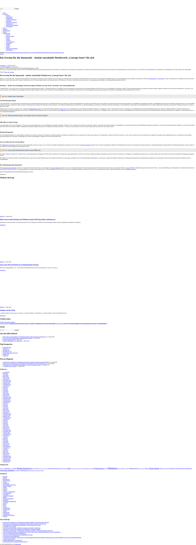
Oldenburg (8, 21)
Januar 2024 (6, 412)
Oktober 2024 (6, 399)
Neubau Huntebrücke (8, 498)
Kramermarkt (75, 468)
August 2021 (6, 448)
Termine (142, 468)
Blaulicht (5, 29)
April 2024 (5, 408)
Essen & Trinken (10, 36)
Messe (91, 468)
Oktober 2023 (6, 416)
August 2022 (6, 435)
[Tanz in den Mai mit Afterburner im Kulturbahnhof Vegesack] (26, 260)
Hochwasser (64, 468)
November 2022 (7, 431)
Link (8, 72)
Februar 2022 (6, 443)
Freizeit (8, 37)
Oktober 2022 (6, 432)
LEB (82, 468)
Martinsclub (87, 468)
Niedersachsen (99, 468)
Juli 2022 (5, 437)
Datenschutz (18, 544)
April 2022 (5, 441)
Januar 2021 (6, 454)
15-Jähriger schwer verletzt (9, 366)
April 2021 (5, 450)
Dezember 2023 (7, 413)
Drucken (12, 72)
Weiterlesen (3, 225)
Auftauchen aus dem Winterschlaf (11, 536)
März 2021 (5, 452)
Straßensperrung (133, 468)
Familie (8, 39)
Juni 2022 (5, 438)
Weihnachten (9, 50)
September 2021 (7, 446)
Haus (42, 468)
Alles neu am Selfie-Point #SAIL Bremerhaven (14, 533)
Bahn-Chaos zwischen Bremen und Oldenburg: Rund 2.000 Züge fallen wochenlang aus (27, 219)
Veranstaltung (17, 470)
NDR (93, 468)
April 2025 (5, 391)
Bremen (8, 15)
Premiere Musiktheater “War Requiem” (12, 341)
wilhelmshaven (38, 470)
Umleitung (172, 468)
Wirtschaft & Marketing (12, 48)
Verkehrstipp (23, 470)
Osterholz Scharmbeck (11, 22)
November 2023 (7, 415)
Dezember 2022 (7, 430)
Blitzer (15, 468)
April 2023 (5, 424)
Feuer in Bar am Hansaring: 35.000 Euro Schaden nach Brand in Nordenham (21, 528)
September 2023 (7, 417)
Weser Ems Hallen (31, 470)
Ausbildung (2, 468)
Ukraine (167, 468)
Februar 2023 (6, 427)
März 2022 (5, 442)
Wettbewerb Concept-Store (8, 145)
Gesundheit (9, 43)
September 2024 (7, 401)
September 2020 (7, 460)
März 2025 (5, 392)
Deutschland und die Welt (31, 52)
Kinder (71, 468)
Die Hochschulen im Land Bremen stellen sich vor (15, 541)
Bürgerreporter (6, 30)
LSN (84, 468)
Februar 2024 (6, 410)
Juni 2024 (5, 405)
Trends (164, 468)
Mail (6, 72)
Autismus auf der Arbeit (7, 310)
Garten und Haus (10, 41)
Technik (8, 46)
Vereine (5, 32)
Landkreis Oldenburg (11, 19)
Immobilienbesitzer (33, 109)
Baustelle (7, 468)
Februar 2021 (6, 453)
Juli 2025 (5, 387)
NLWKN (105, 468)
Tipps (161, 468)
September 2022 (7, 434)
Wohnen (5, 516)
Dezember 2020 (7, 456)
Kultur (79, 468)
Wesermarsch (9, 23)
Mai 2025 (5, 390)
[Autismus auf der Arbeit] (18, 305)
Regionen (5, 14)
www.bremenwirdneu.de (130, 169)
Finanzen (8, 40)
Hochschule (45, 468)
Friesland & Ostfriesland (12, 25)
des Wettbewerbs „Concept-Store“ (156, 78)
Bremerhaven (9, 17)
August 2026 (6, 372)
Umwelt (128, 167)
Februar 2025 (6, 394)
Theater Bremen (154, 468)
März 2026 (5, 376)
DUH (37, 468)
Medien (8, 44)
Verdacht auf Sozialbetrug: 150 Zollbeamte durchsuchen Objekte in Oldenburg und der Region (26, 362)
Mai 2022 (5, 439)
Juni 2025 (5, 388)
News (4, 12)
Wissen (42, 470)
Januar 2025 (6, 395)
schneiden (126, 468)
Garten (40, 468)
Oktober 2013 (6, 461)
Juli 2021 (5, 449)
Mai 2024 (5, 406)
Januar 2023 (6, 428)
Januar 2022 (6, 445)
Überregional (9, 26)
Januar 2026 (6, 379)
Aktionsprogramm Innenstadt (9, 167)
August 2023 (6, 419)
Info (68, 468)
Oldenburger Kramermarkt (51, 52)
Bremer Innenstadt (86, 145)
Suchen (16, 8)
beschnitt (11, 468)
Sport (4, 28)
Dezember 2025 (7, 380)
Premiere (119, 468)
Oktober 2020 (6, 459)
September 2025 (7, 384)
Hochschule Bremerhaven (55, 468)
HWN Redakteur (6, 66)
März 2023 (5, 426)
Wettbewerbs (63, 110)
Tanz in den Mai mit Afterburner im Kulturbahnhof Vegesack (19, 265)
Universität (178, 468)
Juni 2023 (5, 421)
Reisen (7, 47)
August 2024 (6, 402)
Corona (8, 34)
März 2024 (5, 409)
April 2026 (5, 375)
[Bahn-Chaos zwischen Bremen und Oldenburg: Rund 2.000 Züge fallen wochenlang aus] (27, 215)
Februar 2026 (6, 377)
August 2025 (6, 386)
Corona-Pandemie (55, 167)
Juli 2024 (5, 404)
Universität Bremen (186, 468)
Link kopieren (7, 322)
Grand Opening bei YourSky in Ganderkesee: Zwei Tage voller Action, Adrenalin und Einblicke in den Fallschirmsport (32, 532)
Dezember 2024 (7, 397)
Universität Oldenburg (7, 470)
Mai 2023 (5, 423)
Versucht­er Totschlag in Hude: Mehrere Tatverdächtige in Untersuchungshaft (21, 529)
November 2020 (7, 457)
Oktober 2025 (6, 383)
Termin (139, 468)
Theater (147, 468)
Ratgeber (123, 468)
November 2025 (7, 381)
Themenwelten (6, 33)
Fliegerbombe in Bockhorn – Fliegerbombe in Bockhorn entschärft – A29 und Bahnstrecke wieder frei (28, 530)
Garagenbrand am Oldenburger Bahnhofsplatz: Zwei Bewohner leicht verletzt (22, 365)
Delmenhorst (9, 18)
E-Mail (1, 322)
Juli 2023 (5, 420)
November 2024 (7, 398)
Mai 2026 (5, 373)
